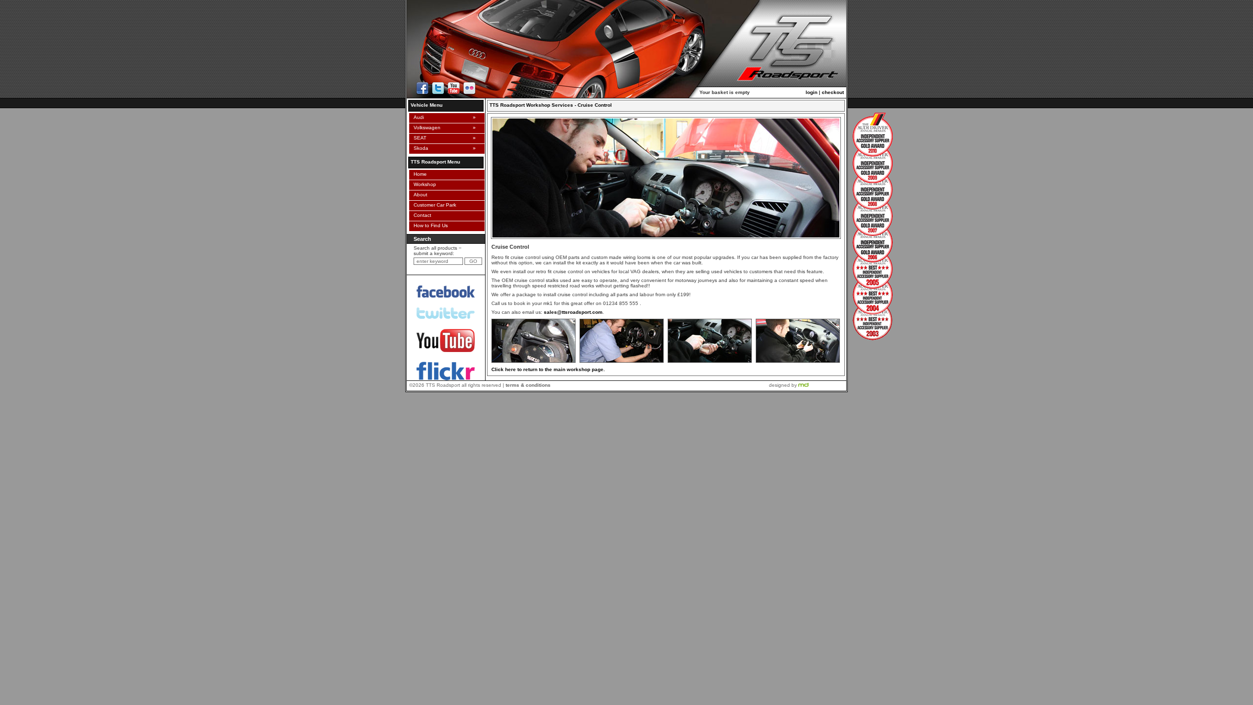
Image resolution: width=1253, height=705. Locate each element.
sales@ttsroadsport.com (573, 312)
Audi (417, 117)
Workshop (423, 184)
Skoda (419, 148)
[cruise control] (533, 363)
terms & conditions (528, 385)
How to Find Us (429, 225)
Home (419, 174)
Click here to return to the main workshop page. (548, 369)
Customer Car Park (433, 205)
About (419, 194)
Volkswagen (426, 127)
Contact (421, 215)
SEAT (418, 138)
